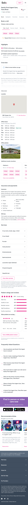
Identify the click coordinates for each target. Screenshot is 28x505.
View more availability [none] (8, 178)
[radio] (5, 33)
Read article (5, 446)
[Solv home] (4, 2)
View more (19, 73)
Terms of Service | (10, 495)
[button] (10, 151)
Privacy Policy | (4, 495)
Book (2, 17)
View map (11, 167)
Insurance (21, 17)
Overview (14, 17)
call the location (21, 219)
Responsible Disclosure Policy (19, 495)
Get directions (22, 115)
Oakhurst (5, 165)
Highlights (8, 17)
